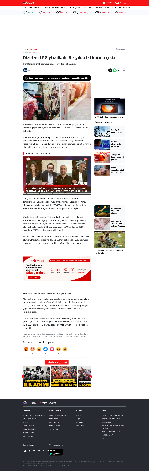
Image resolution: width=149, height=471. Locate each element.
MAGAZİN (98, 8)
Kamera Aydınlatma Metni (111, 431)
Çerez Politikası (107, 422)
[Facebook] (30, 451)
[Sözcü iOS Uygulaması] (56, 450)
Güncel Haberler (55, 410)
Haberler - (26, 49)
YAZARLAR (37, 8)
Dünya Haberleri (28, 436)
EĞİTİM (114, 8)
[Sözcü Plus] (52, 403)
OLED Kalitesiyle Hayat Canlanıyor (109, 117)
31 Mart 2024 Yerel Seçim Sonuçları (35, 415)
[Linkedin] (48, 451)
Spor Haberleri (54, 422)
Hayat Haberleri (28, 432)
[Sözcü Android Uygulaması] (56, 453)
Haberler (26, 410)
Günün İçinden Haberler (57, 415)
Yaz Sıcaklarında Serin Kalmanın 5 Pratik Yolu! (108, 251)
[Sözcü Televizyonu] (25, 402)
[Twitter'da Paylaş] (110, 70)
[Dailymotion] (43, 451)
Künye (78, 419)
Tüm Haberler (54, 429)
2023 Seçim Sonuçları (30, 419)
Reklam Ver (79, 422)
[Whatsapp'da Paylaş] (115, 70)
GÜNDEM (47, 8)
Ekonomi (33, 49)
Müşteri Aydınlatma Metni (111, 419)
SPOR (84, 8)
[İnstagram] (25, 451)
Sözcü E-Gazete (54, 426)
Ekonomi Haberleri (103, 122)
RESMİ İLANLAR (124, 8)
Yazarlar (25, 422)
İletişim (78, 415)
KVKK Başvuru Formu (109, 435)
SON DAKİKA (27, 8)
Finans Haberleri (28, 426)
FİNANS (107, 8)
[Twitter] (34, 451)
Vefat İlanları (80, 426)
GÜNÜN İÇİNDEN (74, 8)
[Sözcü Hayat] (43, 403)
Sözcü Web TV (54, 419)
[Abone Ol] (120, 49)
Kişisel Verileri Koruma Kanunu (112, 415)
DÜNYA (63, 8)
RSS (103, 438)
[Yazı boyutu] (124, 70)
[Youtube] (39, 451)
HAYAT (91, 8)
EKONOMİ (55, 8)
